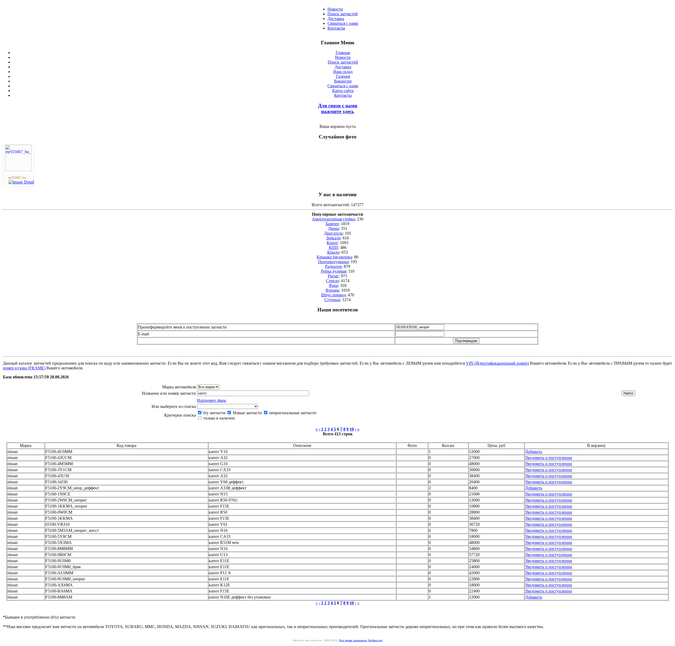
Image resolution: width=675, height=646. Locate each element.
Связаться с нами (342, 23)
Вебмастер (375, 640)
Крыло (333, 252)
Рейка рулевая (333, 271)
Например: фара (211, 400)
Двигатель (333, 233)
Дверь (333, 228)
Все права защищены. (353, 640)
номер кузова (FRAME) (24, 368)
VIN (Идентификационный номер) (497, 363)
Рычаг (333, 276)
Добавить (533, 451)
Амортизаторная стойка (333, 219)
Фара (333, 285)
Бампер (332, 223)
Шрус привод (333, 295)
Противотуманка (333, 261)
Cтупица (332, 299)
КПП (333, 247)
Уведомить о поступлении (548, 457)
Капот (332, 242)
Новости (335, 9)
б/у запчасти (213, 413)
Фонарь (332, 290)
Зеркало (333, 238)
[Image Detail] (21, 182)
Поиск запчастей (342, 14)
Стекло (332, 280)
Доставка (335, 18)
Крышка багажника (334, 257)
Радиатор (333, 266)
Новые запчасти (247, 413)
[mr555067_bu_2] (18, 169)
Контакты (336, 28)
